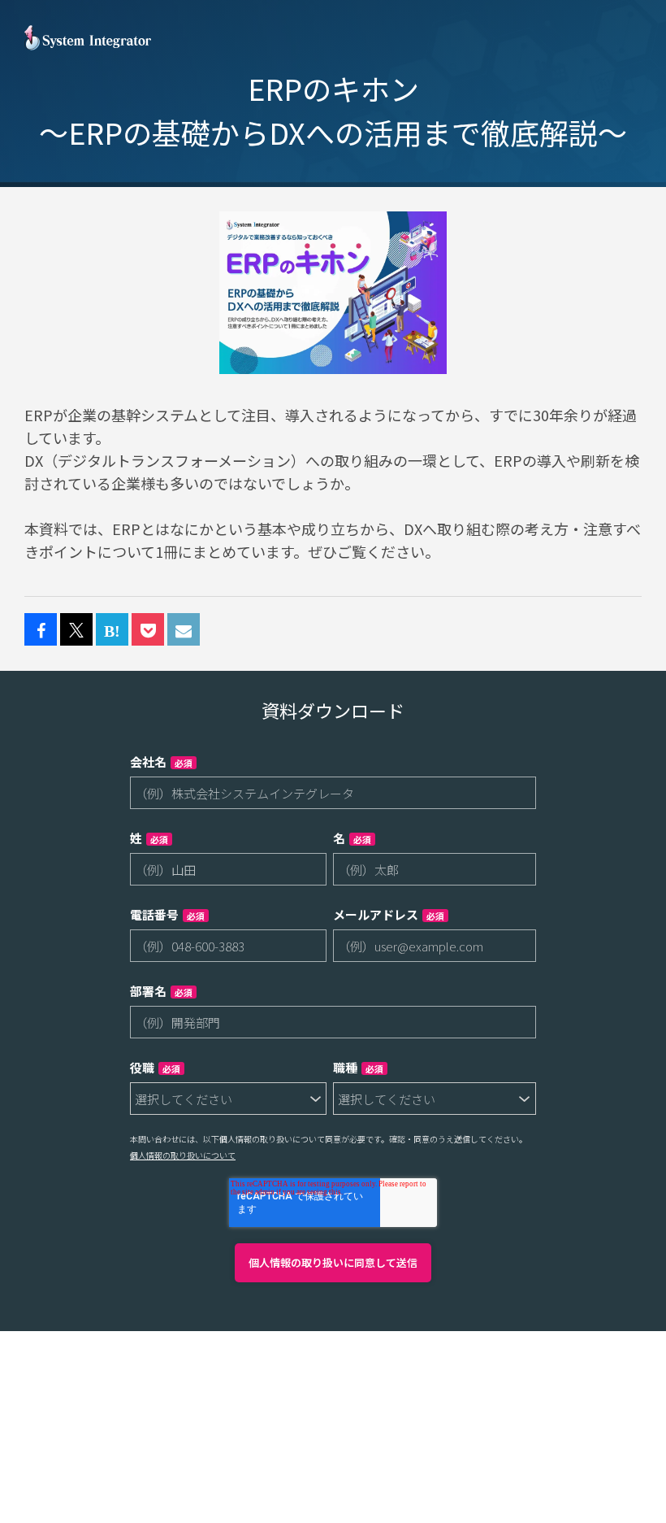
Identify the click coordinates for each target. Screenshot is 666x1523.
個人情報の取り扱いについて (183, 1155)
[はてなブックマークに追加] (112, 630)
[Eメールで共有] (183, 630)
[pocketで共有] (148, 630)
